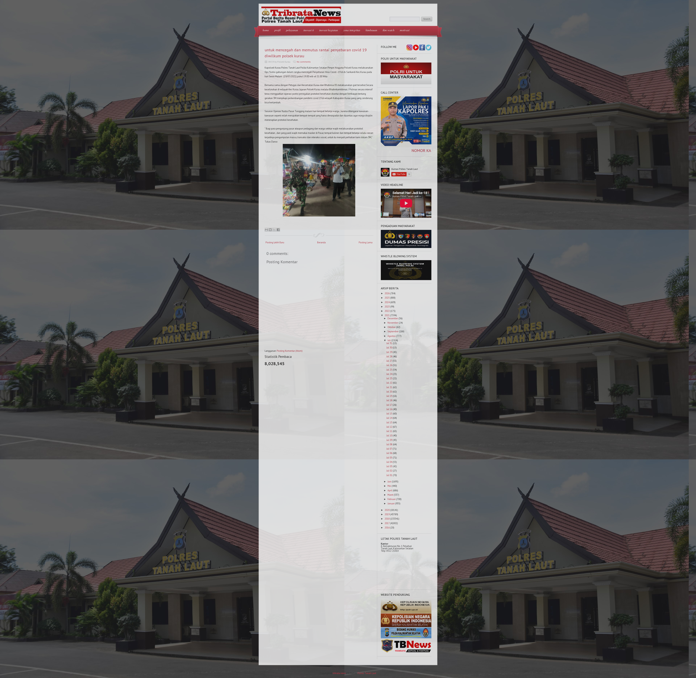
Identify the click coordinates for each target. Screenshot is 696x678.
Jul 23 (389, 378)
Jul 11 (389, 431)
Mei (389, 485)
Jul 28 (389, 356)
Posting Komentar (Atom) (290, 350)
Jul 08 (389, 444)
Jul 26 (389, 365)
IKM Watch (388, 30)
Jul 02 (389, 470)
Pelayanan (292, 30)
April (390, 490)
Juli (389, 340)
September (393, 331)
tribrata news (339, 673)
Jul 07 (389, 448)
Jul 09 (389, 440)
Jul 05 (389, 457)
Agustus (392, 336)
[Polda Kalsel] (406, 626)
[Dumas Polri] (406, 83)
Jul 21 (389, 387)
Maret (390, 494)
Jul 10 (389, 435)
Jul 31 (389, 343)
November (393, 322)
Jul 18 (389, 400)
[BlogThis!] (270, 229)
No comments (304, 61)
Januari (391, 503)
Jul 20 (389, 391)
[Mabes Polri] (406, 612)
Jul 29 (389, 352)
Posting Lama (365, 242)
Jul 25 (389, 369)
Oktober (392, 327)
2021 (387, 315)
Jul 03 (389, 466)
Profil (277, 30)
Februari (392, 499)
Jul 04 (389, 462)
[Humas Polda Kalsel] (406, 637)
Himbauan (371, 30)
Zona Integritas (351, 30)
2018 (387, 518)
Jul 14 (389, 417)
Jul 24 (389, 374)
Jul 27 (389, 360)
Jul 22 (389, 382)
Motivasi (404, 30)
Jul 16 (389, 409)
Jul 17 (389, 404)
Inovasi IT (308, 30)
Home (266, 30)
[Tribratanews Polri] (406, 652)
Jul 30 (389, 347)
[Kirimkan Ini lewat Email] (266, 229)
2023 (387, 306)
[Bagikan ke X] (274, 229)
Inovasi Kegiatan (328, 30)
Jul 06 (389, 453)
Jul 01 (389, 475)
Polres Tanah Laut (367, 673)
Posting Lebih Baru (275, 242)
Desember (393, 318)
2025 (387, 297)
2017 (387, 523)
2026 (387, 293)
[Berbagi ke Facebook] (278, 229)
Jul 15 (389, 413)
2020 (387, 510)
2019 (387, 514)
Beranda (321, 242)
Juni (389, 481)
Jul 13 (389, 422)
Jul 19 (389, 396)
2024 (387, 302)
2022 (387, 311)
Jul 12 (389, 426)
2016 (387, 527)
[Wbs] (406, 279)
